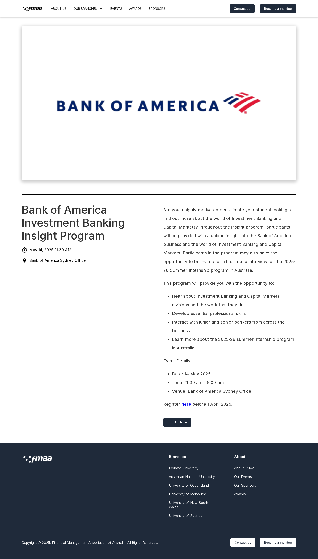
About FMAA (244, 468)
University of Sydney (185, 515)
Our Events (243, 477)
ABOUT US (59, 8)
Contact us (242, 8)
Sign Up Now (177, 422)
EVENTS (116, 8)
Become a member (278, 8)
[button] (88, 8)
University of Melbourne (188, 494)
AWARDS (135, 8)
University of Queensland (189, 485)
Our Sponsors (245, 485)
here (186, 404)
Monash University (183, 468)
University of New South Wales (188, 504)
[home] (32, 8)
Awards (240, 494)
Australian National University (192, 477)
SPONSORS (157, 8)
